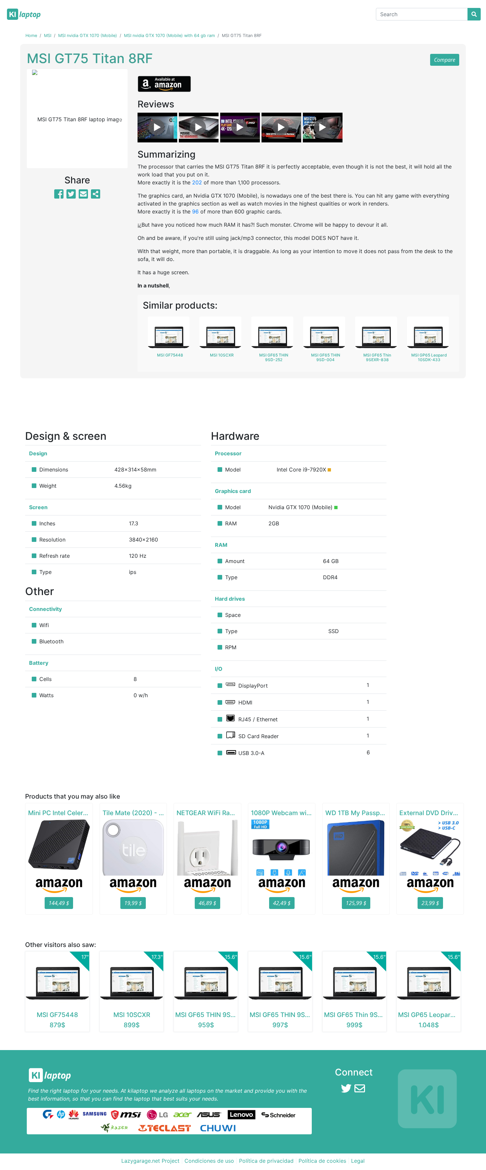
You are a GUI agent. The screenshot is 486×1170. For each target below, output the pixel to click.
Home (31, 35)
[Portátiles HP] (61, 1114)
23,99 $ (430, 903)
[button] (34, 118)
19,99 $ (133, 903)
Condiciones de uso (209, 1160)
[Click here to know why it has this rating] (329, 470)
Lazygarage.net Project (150, 1160)
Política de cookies (322, 1160)
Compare (444, 59)
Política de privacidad (266, 1160)
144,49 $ (59, 903)
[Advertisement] (243, 406)
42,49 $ (282, 903)
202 (197, 182)
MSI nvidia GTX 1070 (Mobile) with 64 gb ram (169, 35)
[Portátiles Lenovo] (241, 1114)
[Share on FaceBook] (59, 196)
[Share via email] (83, 196)
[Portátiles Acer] (182, 1114)
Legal (358, 1160)
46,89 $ (207, 903)
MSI (47, 35)
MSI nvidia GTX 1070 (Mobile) (87, 35)
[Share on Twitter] (71, 196)
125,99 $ (356, 903)
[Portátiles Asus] (209, 1114)
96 (195, 211)
